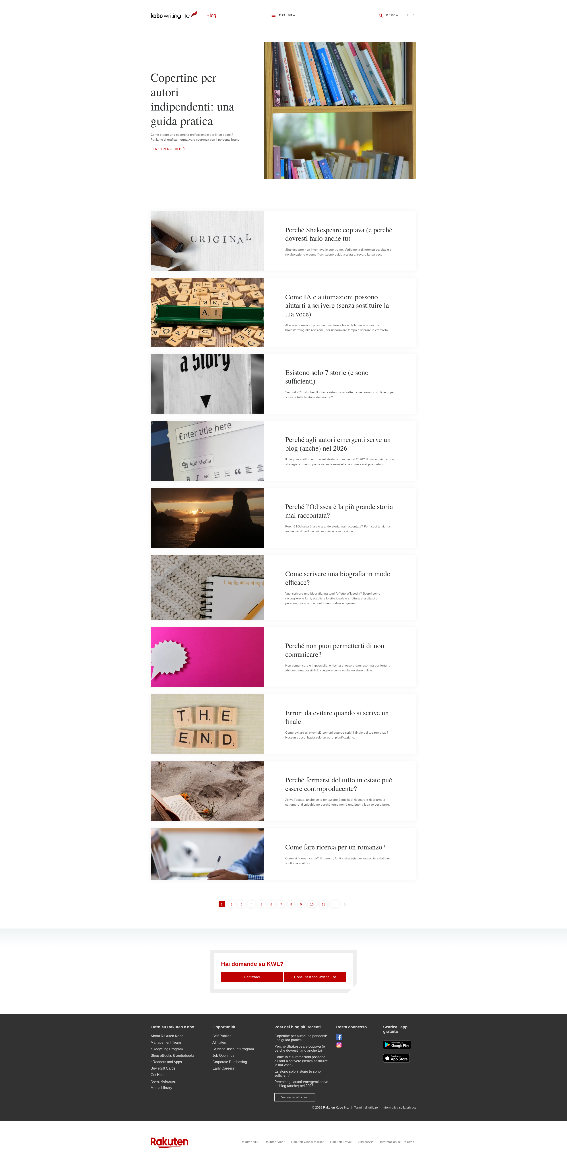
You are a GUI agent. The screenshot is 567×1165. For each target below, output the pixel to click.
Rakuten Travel (340, 1142)
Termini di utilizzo (366, 1107)
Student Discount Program (233, 1049)
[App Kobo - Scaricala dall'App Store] (399, 1058)
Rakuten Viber (275, 1142)
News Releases (163, 1081)
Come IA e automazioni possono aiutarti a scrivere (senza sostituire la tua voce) (301, 1061)
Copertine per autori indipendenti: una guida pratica (300, 1038)
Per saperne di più (168, 149)
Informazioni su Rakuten (397, 1142)
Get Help (158, 1075)
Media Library (161, 1088)
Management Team (166, 1042)
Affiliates (219, 1042)
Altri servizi (365, 1142)
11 (324, 904)
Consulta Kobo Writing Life (315, 977)
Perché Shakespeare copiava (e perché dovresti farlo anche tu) (299, 1048)
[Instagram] (356, 1045)
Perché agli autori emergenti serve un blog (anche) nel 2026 (301, 1084)
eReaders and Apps (166, 1062)
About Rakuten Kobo (167, 1036)
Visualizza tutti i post (294, 1097)
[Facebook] (356, 1037)
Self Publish (221, 1036)
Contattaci (252, 977)
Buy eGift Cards (163, 1068)
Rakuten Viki (249, 1142)
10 (313, 904)
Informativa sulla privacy (399, 1107)
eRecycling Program (167, 1049)
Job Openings (223, 1055)
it (408, 14)
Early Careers (223, 1068)
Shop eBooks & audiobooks (172, 1055)
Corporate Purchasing (229, 1062)
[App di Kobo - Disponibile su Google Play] (397, 1045)
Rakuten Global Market (307, 1142)
